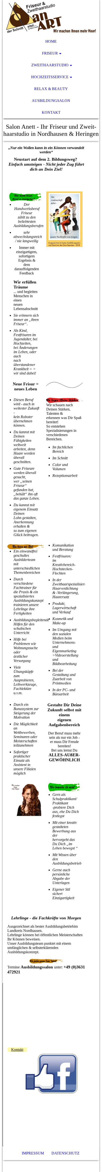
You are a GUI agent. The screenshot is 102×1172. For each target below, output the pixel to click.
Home (51, 41)
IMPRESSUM (33, 1153)
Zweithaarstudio (50, 65)
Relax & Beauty (51, 89)
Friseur (50, 53)
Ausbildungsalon (51, 101)
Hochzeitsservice (50, 77)
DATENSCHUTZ (65, 1153)
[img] (51, 18)
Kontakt (51, 112)
